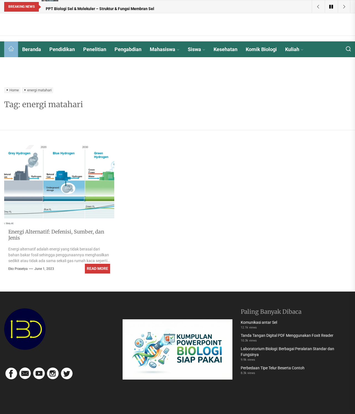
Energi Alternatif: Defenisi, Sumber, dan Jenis (56, 235)
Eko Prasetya (17, 269)
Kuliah (292, 49)
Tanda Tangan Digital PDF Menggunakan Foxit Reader (287, 335)
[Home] (11, 49)
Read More (97, 268)
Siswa (194, 49)
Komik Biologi (261, 49)
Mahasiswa (162, 49)
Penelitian (94, 49)
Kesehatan (225, 49)
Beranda (31, 49)
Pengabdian (128, 49)
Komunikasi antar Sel (259, 322)
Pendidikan (62, 49)
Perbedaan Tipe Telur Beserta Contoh (273, 368)
